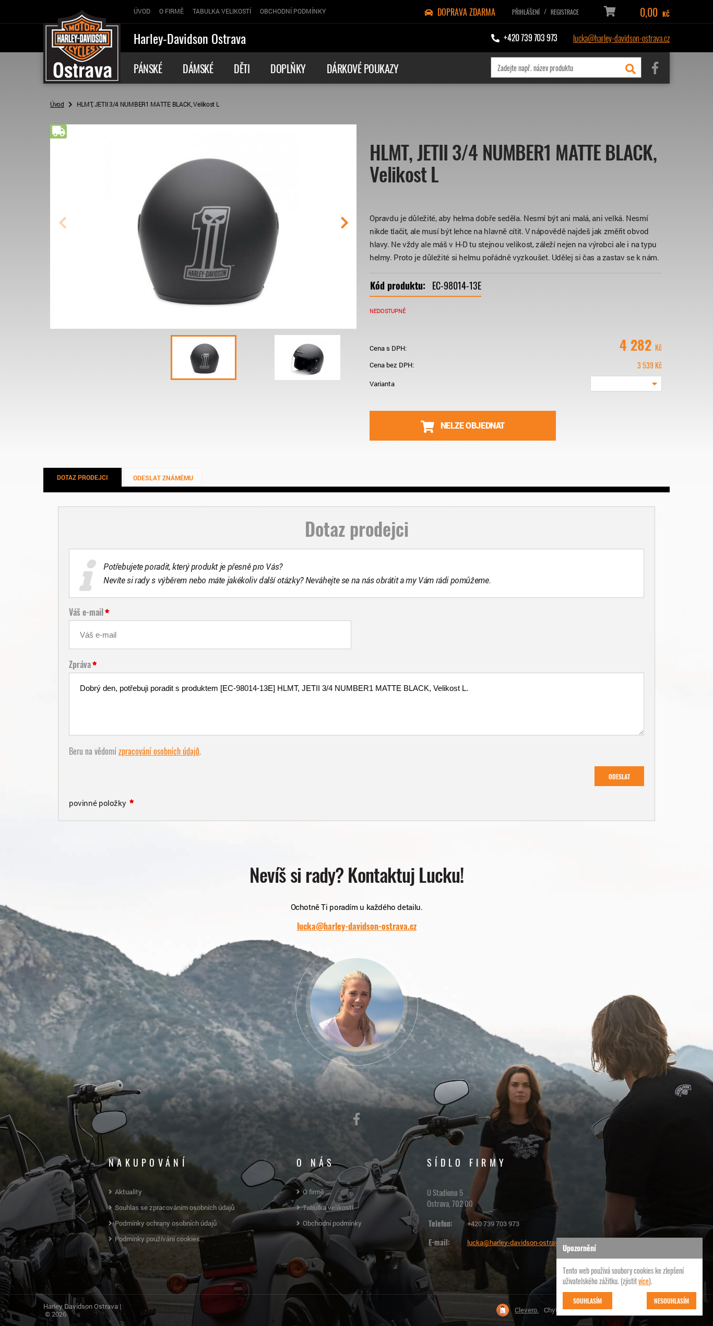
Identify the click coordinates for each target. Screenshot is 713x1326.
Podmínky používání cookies (157, 1238)
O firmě (313, 1191)
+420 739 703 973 (493, 1223)
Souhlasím (587, 1300)
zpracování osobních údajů (158, 750)
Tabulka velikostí (328, 1207)
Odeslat (619, 776)
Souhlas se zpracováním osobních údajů (174, 1207)
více (643, 1280)
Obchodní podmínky (332, 1223)
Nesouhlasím (671, 1300)
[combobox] (626, 383)
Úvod (57, 104)
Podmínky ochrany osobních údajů (166, 1223)
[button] (344, 226)
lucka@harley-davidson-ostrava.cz (621, 37)
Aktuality (128, 1191)
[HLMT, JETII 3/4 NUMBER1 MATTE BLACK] (203, 324)
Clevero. (527, 1310)
